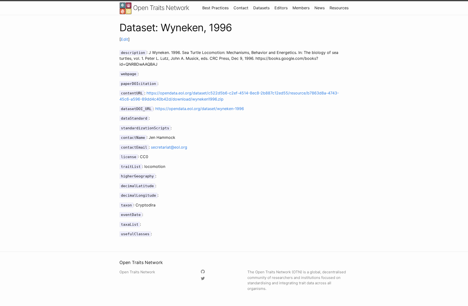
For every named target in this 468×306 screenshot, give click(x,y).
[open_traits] (203, 278)
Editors (281, 7)
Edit (124, 39)
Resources (339, 7)
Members (301, 7)
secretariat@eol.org (169, 147)
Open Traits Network (160, 7)
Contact (241, 7)
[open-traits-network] (203, 272)
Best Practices (215, 7)
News (319, 7)
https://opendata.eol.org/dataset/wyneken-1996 (199, 108)
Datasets (261, 7)
